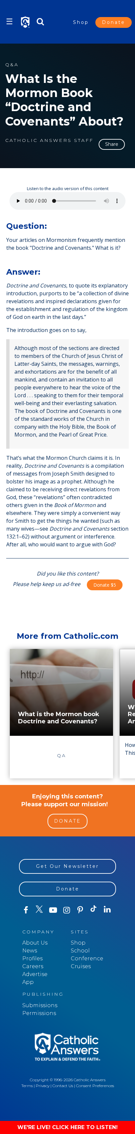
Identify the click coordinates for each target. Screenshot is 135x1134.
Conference (87, 958)
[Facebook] (25, 910)
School (80, 951)
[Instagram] (66, 910)
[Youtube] (53, 910)
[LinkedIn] (107, 910)
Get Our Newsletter (67, 866)
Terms (27, 1085)
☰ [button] (9, 21)
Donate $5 (104, 585)
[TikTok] (93, 910)
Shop (81, 22)
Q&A (12, 65)
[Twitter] (39, 910)
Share (111, 144)
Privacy (42, 1085)
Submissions (39, 1005)
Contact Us (62, 1085)
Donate (113, 22)
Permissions (39, 1013)
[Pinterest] (80, 910)
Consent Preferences (95, 1085)
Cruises (81, 966)
